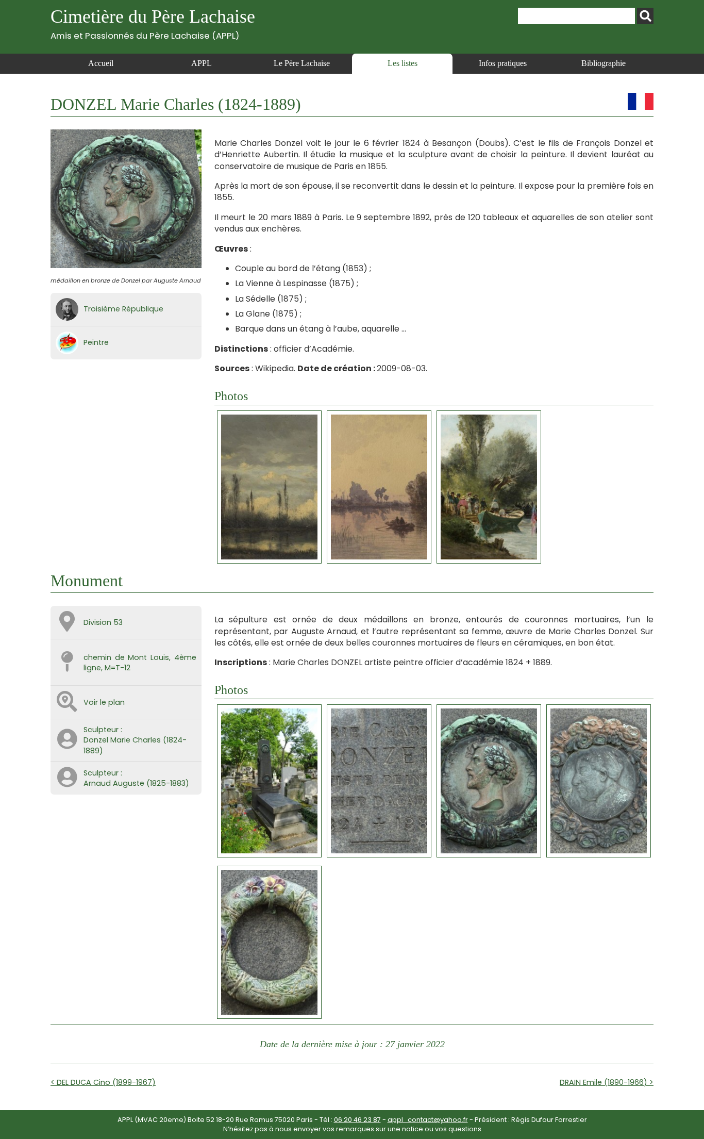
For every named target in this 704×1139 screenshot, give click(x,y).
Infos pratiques (503, 63)
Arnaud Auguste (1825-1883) (136, 783)
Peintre (96, 342)
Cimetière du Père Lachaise (153, 23)
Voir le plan (104, 702)
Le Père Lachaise (302, 63)
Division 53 (103, 622)
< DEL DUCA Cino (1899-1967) (103, 1082)
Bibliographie (603, 63)
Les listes (402, 63)
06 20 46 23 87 (357, 1119)
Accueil (100, 63)
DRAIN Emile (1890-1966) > (606, 1082)
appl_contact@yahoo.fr (428, 1119)
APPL (201, 63)
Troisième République (123, 309)
